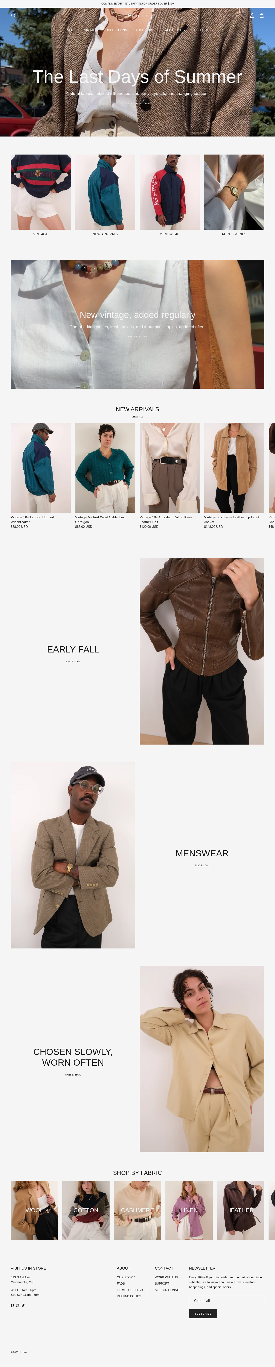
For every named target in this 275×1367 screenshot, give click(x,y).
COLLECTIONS (116, 30)
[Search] (13, 15)
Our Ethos (73, 1074)
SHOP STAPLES (137, 336)
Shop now (73, 661)
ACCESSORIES (146, 30)
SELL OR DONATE (167, 1290)
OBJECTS (201, 30)
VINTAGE (90, 30)
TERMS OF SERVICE (131, 1290)
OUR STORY (126, 1277)
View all (138, 416)
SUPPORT (162, 1283)
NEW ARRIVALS (137, 409)
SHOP (71, 30)
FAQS (121, 1283)
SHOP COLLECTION (137, 103)
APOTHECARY (175, 30)
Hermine (23, 1352)
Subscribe (203, 1313)
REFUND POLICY (129, 1296)
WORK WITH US (166, 1277)
